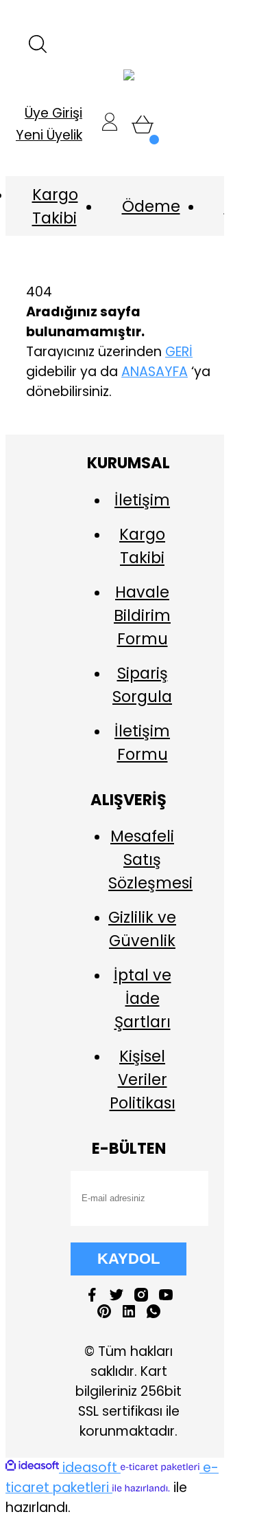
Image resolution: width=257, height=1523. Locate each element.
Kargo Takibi (55, 206)
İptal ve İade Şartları (142, 998)
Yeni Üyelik (49, 135)
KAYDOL (128, 1258)
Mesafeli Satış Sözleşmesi (150, 859)
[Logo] (128, 76)
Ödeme (151, 206)
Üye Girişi (53, 113)
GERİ (179, 351)
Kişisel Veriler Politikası (142, 1079)
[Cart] (142, 124)
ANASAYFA (154, 371)
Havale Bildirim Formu (142, 615)
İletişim (142, 500)
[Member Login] (109, 124)
